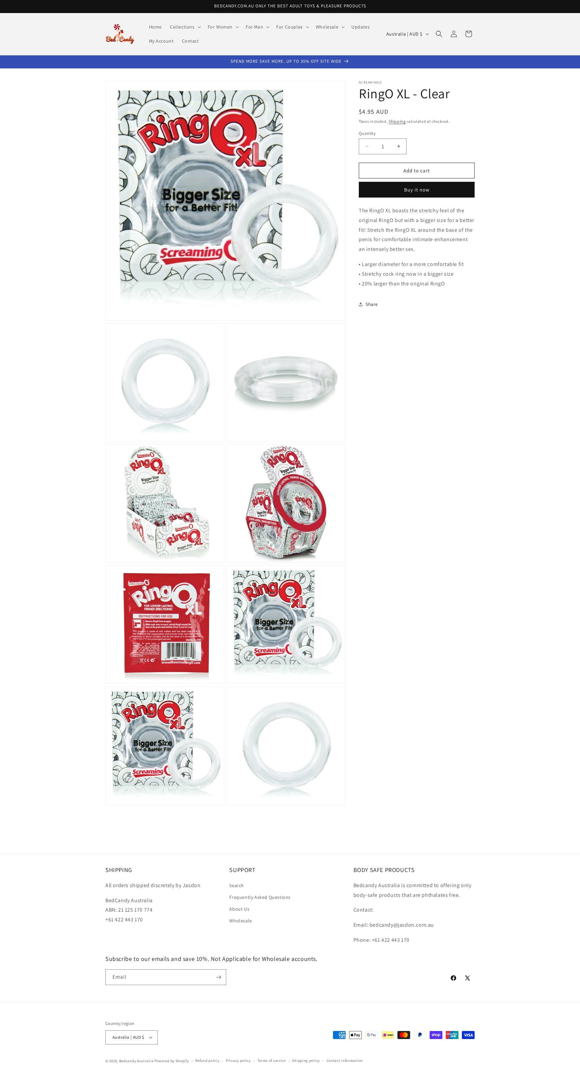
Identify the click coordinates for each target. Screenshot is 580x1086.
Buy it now (417, 189)
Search (236, 885)
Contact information (345, 1060)
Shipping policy (306, 1060)
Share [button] (372, 304)
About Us (239, 909)
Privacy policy (238, 1060)
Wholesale (240, 921)
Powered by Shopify (171, 1060)
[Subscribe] (218, 977)
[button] (185, 27)
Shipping (397, 121)
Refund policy (207, 1060)
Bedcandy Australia (136, 1060)
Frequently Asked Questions (260, 897)
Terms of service (271, 1060)
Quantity (367, 133)
